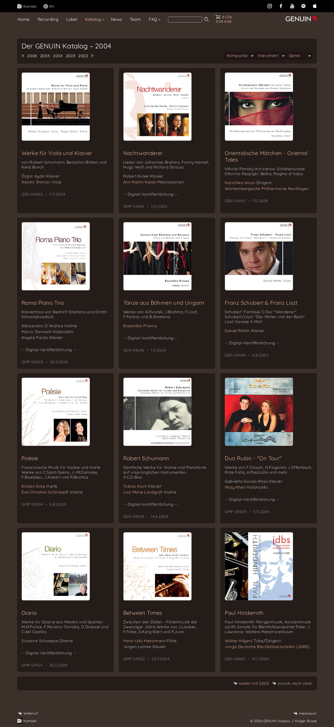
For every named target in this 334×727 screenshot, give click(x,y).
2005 (45, 55)
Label (71, 19)
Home (24, 19)
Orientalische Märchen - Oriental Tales (266, 156)
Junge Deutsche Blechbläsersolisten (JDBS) (267, 646)
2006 (32, 55)
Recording (48, 19)
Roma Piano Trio (43, 302)
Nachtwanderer (143, 153)
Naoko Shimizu (42, 181)
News (116, 19)
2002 (83, 55)
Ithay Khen (246, 487)
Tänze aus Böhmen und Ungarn (163, 302)
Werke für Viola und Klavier (57, 153)
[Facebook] (281, 5)
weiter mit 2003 (254, 683)
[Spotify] (303, 5)
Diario (29, 612)
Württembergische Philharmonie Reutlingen (267, 188)
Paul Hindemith (244, 612)
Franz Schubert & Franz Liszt (261, 302)
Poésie (30, 458)
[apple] (314, 5)
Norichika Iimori (248, 182)
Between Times (142, 612)
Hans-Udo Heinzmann (150, 640)
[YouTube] (292, 5)
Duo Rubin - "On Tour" (253, 458)
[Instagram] (269, 5)
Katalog (93, 19)
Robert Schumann (146, 458)
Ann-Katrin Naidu (153, 181)
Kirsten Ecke (39, 486)
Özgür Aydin (41, 176)
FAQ (153, 19)
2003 (71, 55)
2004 (58, 55)
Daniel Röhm (244, 330)
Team (135, 19)
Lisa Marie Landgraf (150, 492)
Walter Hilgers (253, 640)
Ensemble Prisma (140, 325)
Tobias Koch (142, 486)
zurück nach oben (295, 683)
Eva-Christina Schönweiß (52, 492)
